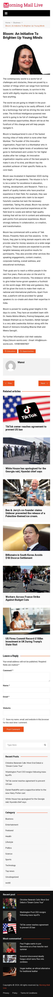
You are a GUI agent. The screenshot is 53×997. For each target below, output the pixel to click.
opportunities (28, 351)
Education (11, 351)
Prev (10, 383)
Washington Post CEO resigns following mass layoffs (25, 773)
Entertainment (11, 824)
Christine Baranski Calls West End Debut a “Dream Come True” (24, 764)
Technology (10, 865)
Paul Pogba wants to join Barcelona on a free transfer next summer (34, 947)
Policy (14, 993)
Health (8, 836)
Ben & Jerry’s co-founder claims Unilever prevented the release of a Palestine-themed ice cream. (25, 513)
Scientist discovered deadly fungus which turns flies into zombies (32, 959)
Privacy (6, 993)
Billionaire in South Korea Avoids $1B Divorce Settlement (24, 556)
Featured (9, 830)
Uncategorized (11, 877)
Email (6, 697)
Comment (8, 670)
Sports (8, 859)
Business (9, 819)
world (7, 882)
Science (8, 853)
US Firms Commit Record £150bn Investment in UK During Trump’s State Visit (24, 641)
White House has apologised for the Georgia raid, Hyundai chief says (26, 470)
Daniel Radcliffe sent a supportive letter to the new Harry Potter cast (25, 791)
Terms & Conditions (28, 993)
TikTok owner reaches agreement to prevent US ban (25, 782)
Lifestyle (9, 842)
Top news (9, 871)
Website (7, 708)
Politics (8, 848)
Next (43, 383)
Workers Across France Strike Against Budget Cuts (23, 598)
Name (6, 685)
